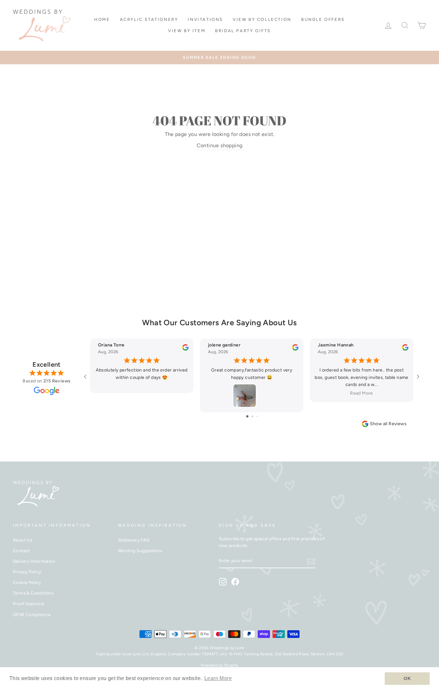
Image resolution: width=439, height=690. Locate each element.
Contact (21, 550)
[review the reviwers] (185, 349)
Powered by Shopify (219, 665)
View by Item (186, 30)
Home (102, 19)
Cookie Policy (27, 582)
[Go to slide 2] (252, 416)
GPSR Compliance (31, 614)
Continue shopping (220, 145)
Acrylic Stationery (149, 19)
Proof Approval (28, 603)
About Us (22, 539)
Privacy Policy (27, 571)
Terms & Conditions (33, 593)
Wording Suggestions (140, 550)
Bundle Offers (323, 19)
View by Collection (262, 19)
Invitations (205, 19)
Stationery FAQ (134, 539)
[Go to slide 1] (247, 416)
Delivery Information (34, 561)
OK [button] (407, 678)
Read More (361, 393)
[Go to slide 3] (256, 416)
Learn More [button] (218, 678)
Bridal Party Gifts (243, 30)
